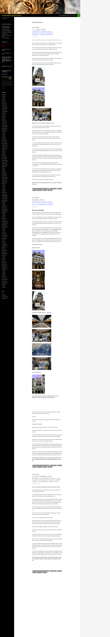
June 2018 (3, 230)
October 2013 (4, 281)
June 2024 (3, 134)
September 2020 (5, 200)
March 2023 (4, 155)
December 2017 (4, 235)
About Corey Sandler (5, 29)
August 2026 (4, 94)
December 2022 (4, 160)
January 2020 (4, 207)
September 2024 (5, 129)
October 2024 (4, 128)
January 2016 (4, 252)
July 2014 (3, 270)
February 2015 (4, 262)
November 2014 (5, 265)
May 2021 (3, 187)
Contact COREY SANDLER (6, 30)
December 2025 (4, 106)
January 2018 (4, 233)
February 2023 (4, 157)
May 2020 (3, 204)
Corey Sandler (53, 188)
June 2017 (3, 239)
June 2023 (3, 152)
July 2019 (3, 213)
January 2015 (4, 264)
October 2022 (4, 163)
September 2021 (5, 181)
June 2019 (3, 215)
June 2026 (3, 97)
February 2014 (4, 278)
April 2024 (3, 137)
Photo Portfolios (4, 33)
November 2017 (5, 236)
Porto (34, 190)
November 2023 (5, 145)
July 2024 (3, 132)
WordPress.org (4, 298)
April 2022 (3, 171)
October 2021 (4, 180)
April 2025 (3, 119)
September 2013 (5, 282)
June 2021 (3, 186)
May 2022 (3, 169)
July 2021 (3, 184)
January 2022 (4, 175)
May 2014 (3, 273)
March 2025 (4, 120)
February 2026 (4, 103)
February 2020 (4, 206)
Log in (3, 293)
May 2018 (3, 232)
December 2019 (4, 209)
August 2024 (4, 131)
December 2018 (4, 221)
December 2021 (4, 177)
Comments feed (5, 296)
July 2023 (3, 151)
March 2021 (4, 190)
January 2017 (4, 242)
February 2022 (4, 174)
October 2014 (4, 267)
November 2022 (5, 161)
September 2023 (5, 148)
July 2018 (3, 229)
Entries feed (4, 295)
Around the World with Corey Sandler (11, 15)
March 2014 (4, 276)
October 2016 (4, 244)
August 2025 (4, 113)
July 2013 (3, 285)
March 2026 (4, 102)
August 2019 (4, 212)
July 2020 (3, 203)
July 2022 (3, 168)
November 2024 (5, 126)
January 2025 (4, 123)
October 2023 (4, 146)
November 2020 (5, 197)
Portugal (40, 190)
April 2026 (3, 100)
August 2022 (4, 166)
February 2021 (4, 192)
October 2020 (4, 198)
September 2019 (5, 210)
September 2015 (5, 253)
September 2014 (5, 268)
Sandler (45, 190)
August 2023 (4, 149)
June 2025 (3, 116)
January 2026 (4, 105)
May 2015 (3, 259)
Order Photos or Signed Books (7, 32)
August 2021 (4, 183)
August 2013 (4, 284)
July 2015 (3, 256)
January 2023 (4, 158)
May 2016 (3, 247)
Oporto (59, 188)
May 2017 (3, 241)
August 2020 (4, 201)
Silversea (50, 190)
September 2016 (5, 245)
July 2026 (3, 96)
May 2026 (3, 99)
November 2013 (5, 279)
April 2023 (3, 154)
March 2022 (4, 172)
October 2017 (4, 238)
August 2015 (4, 255)
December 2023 (4, 143)
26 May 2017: (42, 202)
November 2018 (5, 223)
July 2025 (3, 114)
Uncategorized (35, 27)
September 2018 (5, 226)
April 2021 (3, 189)
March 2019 (4, 218)
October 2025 (4, 109)
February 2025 (4, 122)
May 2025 (3, 117)
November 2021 (5, 178)
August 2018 (4, 227)
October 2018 (4, 224)
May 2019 (3, 216)
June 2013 (3, 287)
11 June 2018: (42, 31)
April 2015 (3, 261)
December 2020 (4, 195)
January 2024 (4, 142)
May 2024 (3, 135)
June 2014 (3, 271)
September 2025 (5, 111)
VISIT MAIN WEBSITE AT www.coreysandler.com (67, 15)
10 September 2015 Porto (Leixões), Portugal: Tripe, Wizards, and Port (46, 478)
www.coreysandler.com (6, 37)
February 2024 (4, 140)
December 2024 (4, 125)
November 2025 (5, 108)
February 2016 (4, 250)
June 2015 (3, 258)
